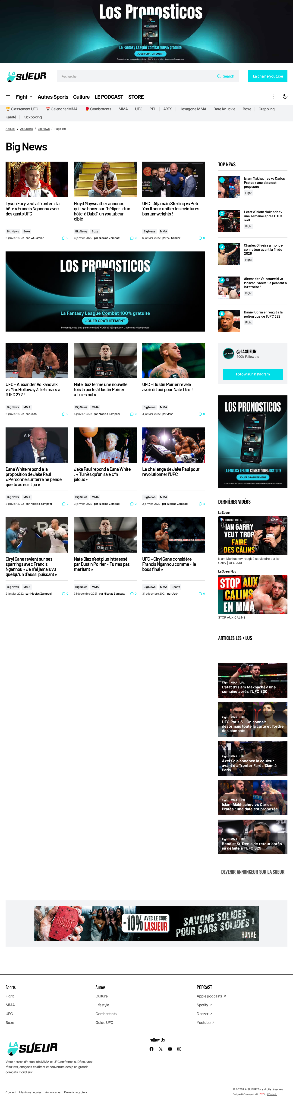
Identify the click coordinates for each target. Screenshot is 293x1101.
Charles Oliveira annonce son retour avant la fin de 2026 (263, 249)
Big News (44, 128)
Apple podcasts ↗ (211, 996)
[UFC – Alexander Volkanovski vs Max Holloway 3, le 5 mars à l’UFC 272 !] (37, 360)
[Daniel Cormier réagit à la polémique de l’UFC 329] (229, 321)
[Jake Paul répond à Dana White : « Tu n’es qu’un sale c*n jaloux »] (105, 445)
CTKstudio (272, 1094)
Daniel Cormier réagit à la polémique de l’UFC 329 (263, 314)
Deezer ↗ (204, 1013)
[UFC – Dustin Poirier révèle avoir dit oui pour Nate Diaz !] (173, 360)
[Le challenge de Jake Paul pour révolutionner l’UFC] (173, 445)
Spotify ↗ (204, 1005)
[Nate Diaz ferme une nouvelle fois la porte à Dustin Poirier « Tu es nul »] (105, 360)
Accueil (10, 128)
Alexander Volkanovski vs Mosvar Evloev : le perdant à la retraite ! (265, 283)
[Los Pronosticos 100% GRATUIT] (146, 32)
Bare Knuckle (224, 109)
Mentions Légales (30, 1092)
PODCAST (204, 987)
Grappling (266, 109)
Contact (11, 1092)
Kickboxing (32, 117)
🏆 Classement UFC (22, 109)
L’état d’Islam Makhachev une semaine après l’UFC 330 (263, 216)
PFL (153, 109)
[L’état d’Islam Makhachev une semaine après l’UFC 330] (229, 221)
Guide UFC (104, 1022)
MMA (123, 109)
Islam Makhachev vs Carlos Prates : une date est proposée (264, 182)
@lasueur (246, 351)
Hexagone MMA (193, 109)
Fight (248, 193)
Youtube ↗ (205, 1022)
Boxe (247, 109)
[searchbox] (136, 76)
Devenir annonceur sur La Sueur (252, 871)
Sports (176, 587)
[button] (7, 96)
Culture (101, 996)
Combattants (106, 1013)
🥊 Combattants (98, 109)
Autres (100, 987)
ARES (167, 109)
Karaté (11, 117)
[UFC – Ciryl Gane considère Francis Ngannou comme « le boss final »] (173, 535)
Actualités (26, 128)
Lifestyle (102, 1005)
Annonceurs (53, 1092)
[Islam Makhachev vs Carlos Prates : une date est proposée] (229, 187)
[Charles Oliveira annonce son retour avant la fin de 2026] (229, 254)
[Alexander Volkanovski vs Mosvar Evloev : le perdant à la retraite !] (229, 288)
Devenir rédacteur (75, 1092)
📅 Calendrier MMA (62, 109)
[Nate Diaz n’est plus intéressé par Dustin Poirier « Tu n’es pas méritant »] (105, 535)
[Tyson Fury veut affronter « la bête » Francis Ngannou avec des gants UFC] (37, 179)
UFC (138, 109)
